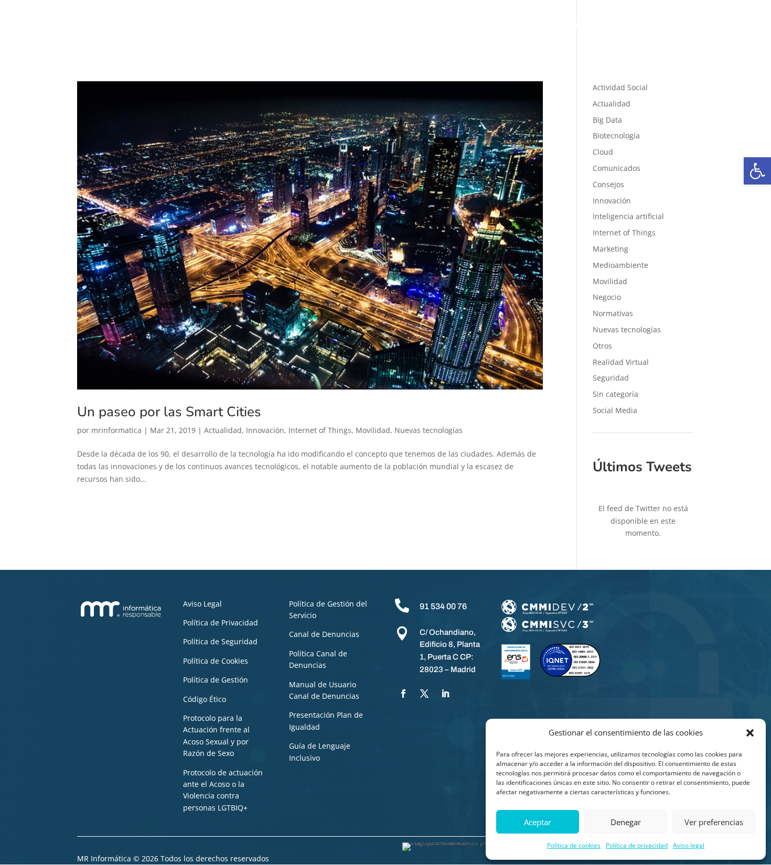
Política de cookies (574, 845)
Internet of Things (319, 430)
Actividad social (531, 26)
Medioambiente (620, 265)
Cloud (603, 152)
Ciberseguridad (281, 26)
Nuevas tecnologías (428, 430)
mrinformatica (116, 430)
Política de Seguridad (220, 641)
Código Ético (204, 699)
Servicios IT (421, 26)
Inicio (162, 26)
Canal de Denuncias (324, 634)
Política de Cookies (215, 661)
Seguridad (611, 378)
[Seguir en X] (424, 693)
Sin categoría (615, 394)
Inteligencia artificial (628, 216)
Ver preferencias (713, 822)
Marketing (610, 249)
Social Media (615, 410)
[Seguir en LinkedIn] (445, 693)
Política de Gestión (215, 680)
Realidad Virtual (621, 362)
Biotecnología (616, 135)
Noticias (587, 26)
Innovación (265, 430)
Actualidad (223, 430)
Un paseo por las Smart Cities (169, 412)
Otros (602, 346)
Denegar (626, 822)
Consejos (608, 184)
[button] (757, 171)
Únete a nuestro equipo (658, 26)
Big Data (607, 120)
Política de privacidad (637, 845)
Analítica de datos (355, 26)
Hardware (471, 26)
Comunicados (616, 168)
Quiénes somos (213, 26)
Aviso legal (688, 845)
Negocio (607, 297)
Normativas (613, 313)
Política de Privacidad (220, 623)
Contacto (730, 26)
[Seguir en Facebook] (403, 693)
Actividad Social (620, 87)
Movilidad (373, 430)
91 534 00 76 (443, 606)
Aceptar (537, 822)
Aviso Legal (202, 604)
